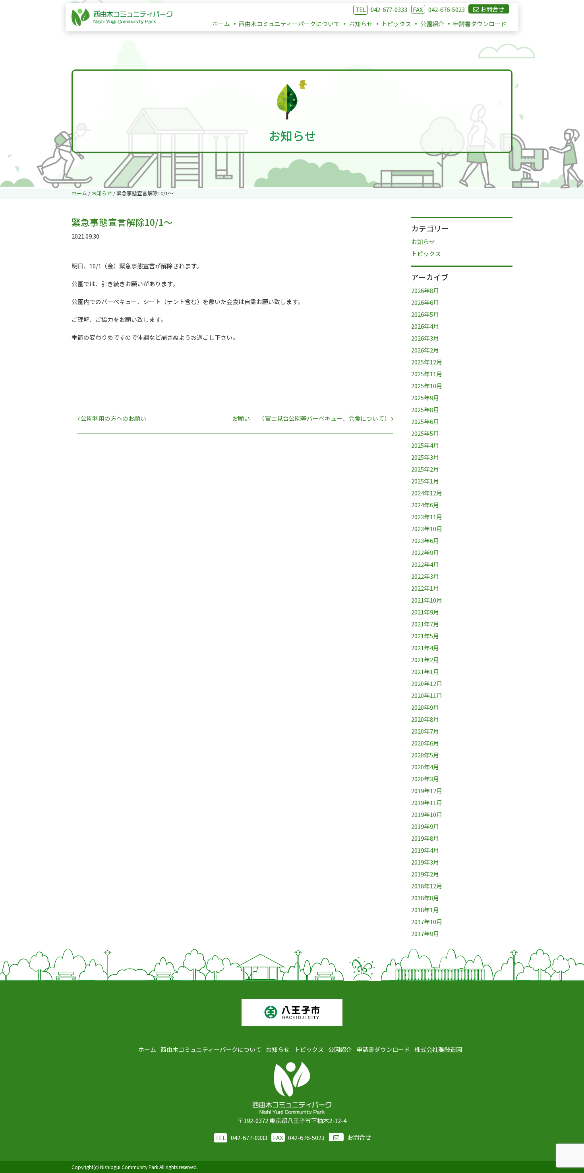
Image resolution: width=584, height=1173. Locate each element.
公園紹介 (432, 23)
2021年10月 (426, 600)
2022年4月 (425, 564)
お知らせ (361, 23)
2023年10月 (426, 528)
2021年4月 (425, 647)
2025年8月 (425, 409)
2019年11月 (426, 802)
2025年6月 (425, 421)
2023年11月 (426, 516)
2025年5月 (425, 433)
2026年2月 (425, 350)
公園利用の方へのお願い (112, 418)
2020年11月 (426, 695)
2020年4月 (425, 767)
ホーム (221, 23)
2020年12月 (426, 683)
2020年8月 (425, 719)
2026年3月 (425, 338)
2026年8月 (425, 290)
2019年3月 (425, 862)
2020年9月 (425, 707)
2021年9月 (425, 612)
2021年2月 (425, 659)
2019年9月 (425, 826)
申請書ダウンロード (480, 23)
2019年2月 (425, 874)
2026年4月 (425, 326)
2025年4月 (425, 445)
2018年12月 (426, 886)
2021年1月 (425, 671)
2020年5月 (425, 755)
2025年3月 (425, 457)
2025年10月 (426, 385)
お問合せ (359, 1137)
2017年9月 (425, 933)
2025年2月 (425, 469)
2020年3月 (425, 778)
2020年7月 (425, 731)
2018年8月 (425, 898)
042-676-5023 (438, 9)
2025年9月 (425, 397)
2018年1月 (425, 909)
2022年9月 (425, 552)
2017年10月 (426, 921)
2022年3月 (425, 576)
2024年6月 (425, 505)
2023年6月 (425, 540)
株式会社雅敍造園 (438, 1049)
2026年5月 (425, 314)
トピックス (396, 23)
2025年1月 (425, 481)
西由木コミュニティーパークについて (289, 23)
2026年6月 (425, 302)
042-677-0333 (389, 9)
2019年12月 (426, 790)
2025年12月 (426, 362)
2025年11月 (426, 374)
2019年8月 (425, 838)
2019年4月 (425, 850)
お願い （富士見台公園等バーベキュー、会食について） (311, 418)
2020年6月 (425, 743)
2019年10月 (426, 814)
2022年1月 (425, 588)
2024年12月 (426, 493)
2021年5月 (425, 636)
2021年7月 (425, 624)
